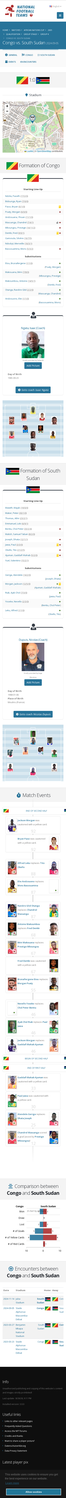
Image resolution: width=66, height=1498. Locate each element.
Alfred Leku (24, 863)
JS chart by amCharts (36, 1211)
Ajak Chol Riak (25, 1021)
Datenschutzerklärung (15, 1445)
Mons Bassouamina (28, 885)
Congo (29, 55)
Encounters (29, 61)
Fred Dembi (33, 928)
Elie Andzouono (26, 881)
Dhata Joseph (25, 1118)
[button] (32, 119)
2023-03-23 (8, 1341)
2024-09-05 (8, 1308)
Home (47, 1290)
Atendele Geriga (27, 1114)
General (12, 55)
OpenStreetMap (44, 151)
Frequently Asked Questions (18, 1426)
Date (6, 1290)
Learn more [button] (12, 1483)
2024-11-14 (8, 1298)
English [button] (56, 6)
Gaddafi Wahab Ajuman (30, 1044)
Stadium (20, 1290)
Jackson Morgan (26, 820)
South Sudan (47, 55)
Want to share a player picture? (20, 1440)
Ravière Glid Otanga (29, 905)
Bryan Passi (24, 838)
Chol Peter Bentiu (27, 1007)
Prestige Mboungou (28, 946)
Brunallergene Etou (28, 979)
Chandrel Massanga (28, 1132)
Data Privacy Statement (16, 1450)
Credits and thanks (14, 1436)
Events (12, 61)
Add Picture (33, 365)
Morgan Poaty (25, 983)
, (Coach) (33, 328)
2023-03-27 (8, 1324)
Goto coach (34, 390)
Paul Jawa (23, 1095)
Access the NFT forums (16, 1431)
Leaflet (29, 151)
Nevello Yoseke (26, 1003)
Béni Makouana (26, 942)
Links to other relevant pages (19, 1421)
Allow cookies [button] (34, 1492)
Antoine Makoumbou (29, 924)
